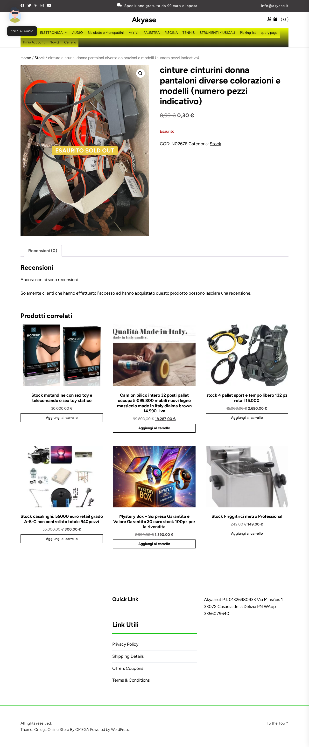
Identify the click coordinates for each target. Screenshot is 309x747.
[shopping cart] (277, 19)
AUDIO (77, 33)
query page (269, 33)
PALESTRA (151, 33)
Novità (54, 42)
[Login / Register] (270, 19)
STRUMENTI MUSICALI (217, 33)
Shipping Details (128, 656)
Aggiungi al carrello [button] (62, 417)
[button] (140, 73)
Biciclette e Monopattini (106, 33)
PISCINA (171, 33)
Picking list (248, 33)
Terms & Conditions (131, 680)
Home (26, 57)
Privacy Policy (125, 644)
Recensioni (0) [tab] (42, 250)
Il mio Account (34, 42)
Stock (40, 57)
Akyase (144, 19)
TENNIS (189, 33)
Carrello (70, 42)
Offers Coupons (127, 668)
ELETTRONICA (51, 33)
